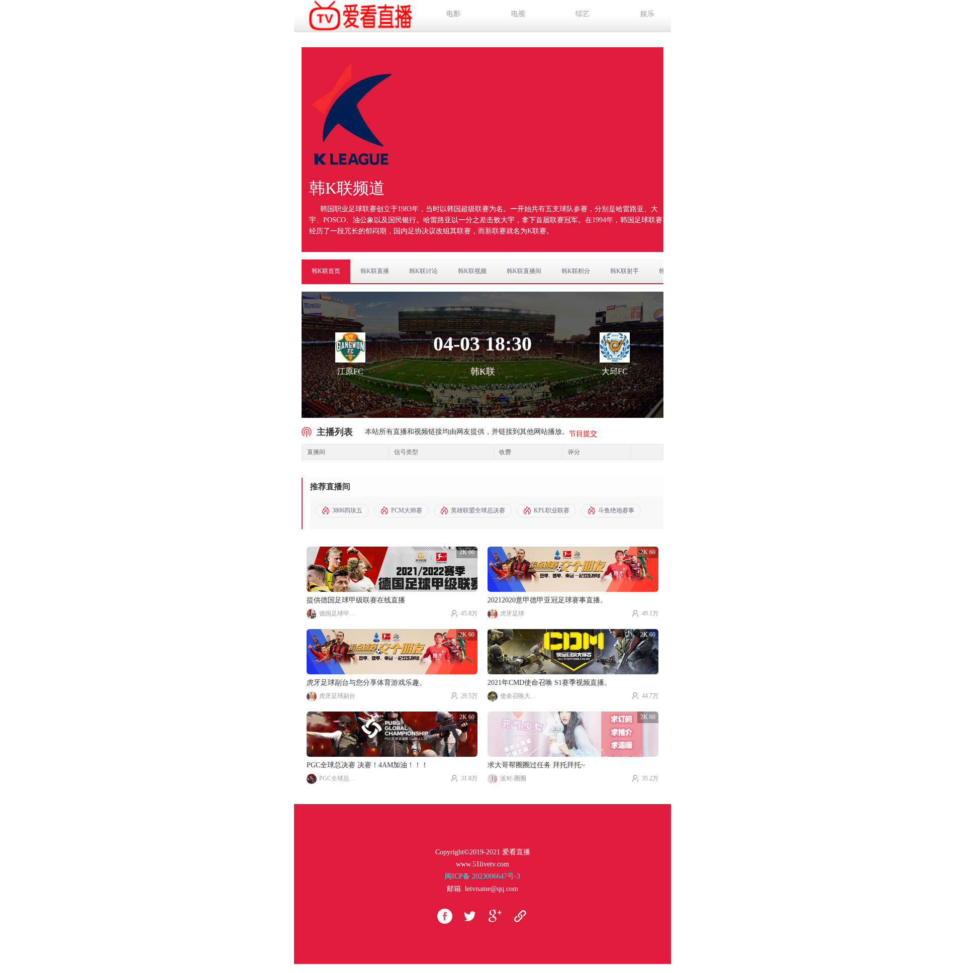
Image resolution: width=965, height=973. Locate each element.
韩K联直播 (374, 271)
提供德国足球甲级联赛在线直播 (356, 600)
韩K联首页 (326, 271)
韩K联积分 (575, 271)
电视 (518, 14)
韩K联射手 (624, 271)
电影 (453, 14)
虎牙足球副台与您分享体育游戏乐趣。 (366, 682)
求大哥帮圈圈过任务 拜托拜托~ (536, 765)
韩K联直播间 (524, 271)
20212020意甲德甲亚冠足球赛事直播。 (547, 600)
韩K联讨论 (423, 271)
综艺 (582, 14)
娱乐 (647, 14)
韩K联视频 (472, 271)
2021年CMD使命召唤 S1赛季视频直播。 (549, 682)
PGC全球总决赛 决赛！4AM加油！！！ (367, 765)
